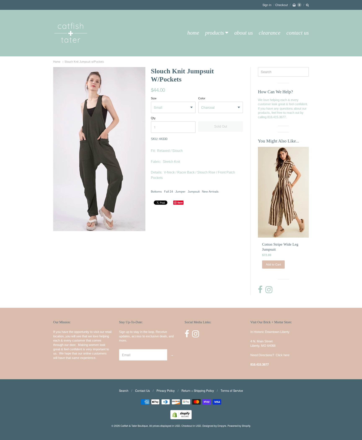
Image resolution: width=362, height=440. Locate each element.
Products (214, 33)
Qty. (153, 118)
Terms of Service (232, 390)
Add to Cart (273, 264)
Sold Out (220, 126)
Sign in (267, 5)
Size (153, 98)
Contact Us (297, 33)
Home (193, 33)
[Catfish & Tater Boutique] (71, 48)
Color (201, 98)
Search (123, 390)
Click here (283, 355)
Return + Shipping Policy (197, 390)
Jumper (180, 191)
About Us (243, 33)
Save (180, 202)
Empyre (221, 425)
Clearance (270, 33)
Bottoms (156, 191)
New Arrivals (210, 191)
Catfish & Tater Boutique (134, 425)
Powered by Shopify (239, 425)
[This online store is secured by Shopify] (181, 417)
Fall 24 (168, 191)
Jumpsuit (194, 191)
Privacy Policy (165, 390)
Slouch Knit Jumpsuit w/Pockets (84, 61)
